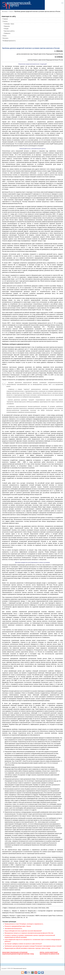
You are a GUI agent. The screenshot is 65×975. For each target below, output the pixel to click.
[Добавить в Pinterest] (36, 972)
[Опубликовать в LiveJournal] (29, 972)
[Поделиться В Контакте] (42, 972)
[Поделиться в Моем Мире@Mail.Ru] (32, 972)
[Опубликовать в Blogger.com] (22, 972)
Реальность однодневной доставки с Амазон (18, 926)
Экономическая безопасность (13, 928)
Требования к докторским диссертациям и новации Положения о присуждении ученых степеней (33, 946)
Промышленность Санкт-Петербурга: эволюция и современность (24, 924)
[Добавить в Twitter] (39, 972)
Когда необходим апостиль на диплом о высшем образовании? (23, 931)
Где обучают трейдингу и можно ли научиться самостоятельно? (23, 943)
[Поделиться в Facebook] (26, 972)
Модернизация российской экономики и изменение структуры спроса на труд (27, 948)
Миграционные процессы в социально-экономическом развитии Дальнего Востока (29, 933)
